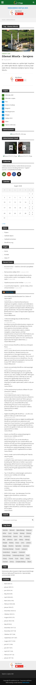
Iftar (4, 539)
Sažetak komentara (10, 239)
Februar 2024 (8, 604)
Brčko (4, 533)
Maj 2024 (7, 594)
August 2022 (8, 617)
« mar (3, 224)
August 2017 (8, 641)
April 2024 (7, 597)
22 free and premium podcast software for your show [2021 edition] (18, 390)
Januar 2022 (8, 621)
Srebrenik (22, 552)
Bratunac (29, 530)
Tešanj (5, 558)
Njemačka (18, 546)
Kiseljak (5, 543)
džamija (22, 533)
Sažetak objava (8, 236)
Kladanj (11, 543)
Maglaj (5, 546)
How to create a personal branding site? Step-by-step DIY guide (18, 455)
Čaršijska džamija (20, 561)
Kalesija (27, 539)
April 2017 (7, 651)
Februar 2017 (8, 654)
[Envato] (4, 174)
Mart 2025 (7, 584)
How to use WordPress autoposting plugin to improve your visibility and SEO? (17, 435)
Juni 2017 (7, 648)
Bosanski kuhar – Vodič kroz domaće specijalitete (18, 266)
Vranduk (5, 561)
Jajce (15, 539)
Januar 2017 (8, 658)
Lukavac (28, 543)
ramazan (24, 549)
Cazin (9, 533)
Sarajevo (14, 552)
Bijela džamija (20, 530)
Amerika (5, 530)
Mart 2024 (7, 600)
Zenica (12, 561)
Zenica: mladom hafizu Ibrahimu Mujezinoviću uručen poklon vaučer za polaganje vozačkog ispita (18, 277)
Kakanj (21, 539)
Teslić (27, 555)
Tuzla (16, 558)
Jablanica (9, 539)
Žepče (29, 561)
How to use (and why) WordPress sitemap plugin (18, 367)
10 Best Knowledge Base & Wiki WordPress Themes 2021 (17, 320)
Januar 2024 (8, 607)
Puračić (18, 549)
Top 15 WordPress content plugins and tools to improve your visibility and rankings (18, 474)
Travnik (11, 558)
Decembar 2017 (9, 627)
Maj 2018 (7, 624)
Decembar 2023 (9, 611)
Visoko (27, 558)
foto (21, 536)
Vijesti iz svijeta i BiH (8, 674)
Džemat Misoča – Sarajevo (17, 56)
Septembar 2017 (9, 638)
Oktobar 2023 (8, 614)
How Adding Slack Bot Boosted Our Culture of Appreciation (17, 297)
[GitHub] (19, 174)
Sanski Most (6, 552)
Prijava (6, 232)
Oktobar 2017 (8, 634)
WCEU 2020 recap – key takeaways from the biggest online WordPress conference (17, 494)
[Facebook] (14, 174)
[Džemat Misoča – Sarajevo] (18, 40)
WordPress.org (8, 242)
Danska (16, 533)
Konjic (17, 543)
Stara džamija (6, 555)
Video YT (6, 258)
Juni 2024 (7, 590)
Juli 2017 (6, 644)
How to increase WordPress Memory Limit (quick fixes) (18, 346)
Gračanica (27, 536)
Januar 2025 (8, 587)
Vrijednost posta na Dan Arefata (13, 282)
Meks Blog (9, 292)
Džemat (28, 533)
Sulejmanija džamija (18, 555)
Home (3, 20)
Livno (22, 543)
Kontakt (6, 254)
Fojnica (15, 536)
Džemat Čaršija (7, 536)
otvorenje (26, 546)
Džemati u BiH (6, 54)
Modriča (11, 546)
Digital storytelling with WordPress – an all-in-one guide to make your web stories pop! (18, 415)
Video (22, 558)
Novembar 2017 (9, 631)
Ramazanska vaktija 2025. (12, 272)
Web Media (25, 682)
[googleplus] (9, 174)
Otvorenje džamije (8, 549)
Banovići (12, 530)
